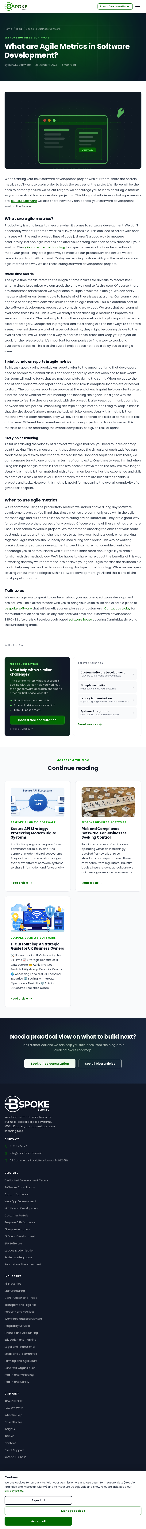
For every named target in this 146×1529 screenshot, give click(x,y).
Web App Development (20, 1201)
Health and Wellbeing (19, 1375)
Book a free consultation (37, 720)
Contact (10, 1443)
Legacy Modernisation (19, 1250)
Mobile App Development (22, 1208)
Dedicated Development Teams (26, 1180)
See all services (88, 724)
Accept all (38, 1521)
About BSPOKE (14, 1401)
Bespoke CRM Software (20, 1222)
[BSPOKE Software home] (16, 6)
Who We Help (13, 1415)
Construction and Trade (21, 1298)
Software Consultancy (20, 1187)
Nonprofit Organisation (20, 1368)
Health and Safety (17, 1382)
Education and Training (20, 1340)
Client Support (14, 1450)
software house (80, 619)
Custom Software (17, 1194)
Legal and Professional (20, 1347)
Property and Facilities (19, 1312)
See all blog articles (100, 1064)
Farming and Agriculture (21, 1361)
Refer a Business (15, 1457)
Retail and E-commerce (21, 1354)
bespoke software (18, 608)
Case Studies (13, 1422)
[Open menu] (137, 6)
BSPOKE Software (24, 201)
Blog (19, 29)
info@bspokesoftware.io (26, 1153)
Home (8, 29)
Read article (19, 883)
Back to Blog (16, 645)
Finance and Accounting (21, 1333)
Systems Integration (18, 1257)
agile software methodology (44, 247)
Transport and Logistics (20, 1305)
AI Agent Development (20, 1236)
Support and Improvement (23, 1264)
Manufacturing (15, 1291)
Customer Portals (16, 1215)
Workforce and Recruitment (23, 1319)
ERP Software (13, 1243)
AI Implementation (17, 1229)
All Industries (13, 1284)
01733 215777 (25, 728)
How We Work (14, 1408)
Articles (9, 1436)
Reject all (38, 1500)
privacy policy (14, 1491)
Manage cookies (73, 1511)
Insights (10, 1429)
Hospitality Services (17, 1326)
